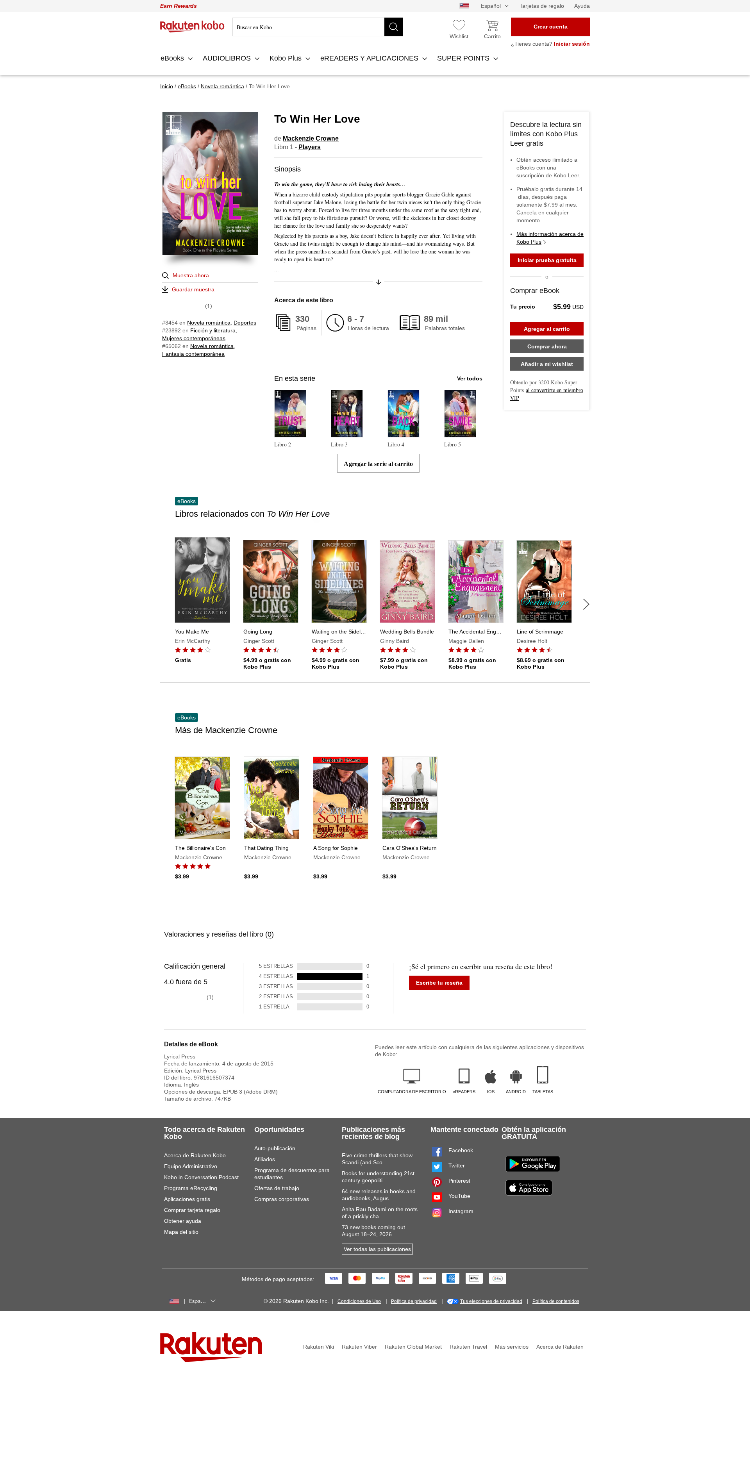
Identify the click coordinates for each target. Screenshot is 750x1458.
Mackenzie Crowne (311, 138)
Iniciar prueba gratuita (547, 260)
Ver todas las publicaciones (377, 1249)
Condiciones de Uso (359, 1301)
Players (309, 147)
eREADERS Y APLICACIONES (370, 58)
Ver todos (469, 378)
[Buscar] (393, 27)
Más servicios (512, 1347)
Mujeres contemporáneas (193, 338)
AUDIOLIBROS (228, 58)
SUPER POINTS (464, 58)
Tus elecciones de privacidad (491, 1301)
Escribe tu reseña (439, 983)
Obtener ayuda (182, 1221)
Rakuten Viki (318, 1347)
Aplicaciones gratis (187, 1199)
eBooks (173, 58)
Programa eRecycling (190, 1188)
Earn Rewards (178, 6)
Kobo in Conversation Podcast (201, 1177)
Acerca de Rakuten (560, 1347)
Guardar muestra (193, 289)
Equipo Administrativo (190, 1166)
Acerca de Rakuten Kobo (195, 1155)
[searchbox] (317, 27)
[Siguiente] (586, 604)
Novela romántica (208, 322)
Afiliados (264, 1159)
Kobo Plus (287, 58)
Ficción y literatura (213, 330)
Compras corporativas (281, 1199)
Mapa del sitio (181, 1232)
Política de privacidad (414, 1301)
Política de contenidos (555, 1301)
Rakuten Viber (359, 1347)
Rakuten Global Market (413, 1347)
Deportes (245, 322)
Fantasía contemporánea (193, 354)
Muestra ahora (191, 275)
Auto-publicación (274, 1148)
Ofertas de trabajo (276, 1188)
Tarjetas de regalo (542, 6)
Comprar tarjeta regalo (192, 1210)
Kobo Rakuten (192, 26)
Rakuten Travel (468, 1347)
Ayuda (582, 6)
